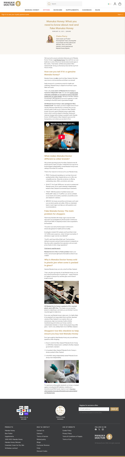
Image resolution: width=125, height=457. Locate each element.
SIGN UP (114, 409)
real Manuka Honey (59, 60)
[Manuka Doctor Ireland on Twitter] (100, 430)
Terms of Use (66, 439)
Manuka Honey (32, 10)
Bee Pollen (8, 433)
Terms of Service (42, 436)
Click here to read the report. (52, 248)
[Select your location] (109, 4)
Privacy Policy (67, 433)
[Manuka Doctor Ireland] (12, 4)
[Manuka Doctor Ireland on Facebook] (96, 430)
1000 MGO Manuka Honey (14, 439)
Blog (97, 10)
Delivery (39, 433)
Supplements (72, 10)
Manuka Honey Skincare (13, 442)
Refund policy (41, 439)
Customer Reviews (43, 445)
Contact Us (40, 431)
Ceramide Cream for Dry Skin (14, 445)
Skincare (58, 10)
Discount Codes (42, 451)
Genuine (68, 31)
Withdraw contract (11, 448)
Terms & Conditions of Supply (72, 436)
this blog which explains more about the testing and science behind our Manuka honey (60, 391)
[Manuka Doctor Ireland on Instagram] (103, 430)
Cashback (87, 10)
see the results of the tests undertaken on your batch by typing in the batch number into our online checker (61, 94)
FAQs (38, 448)
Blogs (39, 442)
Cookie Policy (66, 431)
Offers (46, 10)
